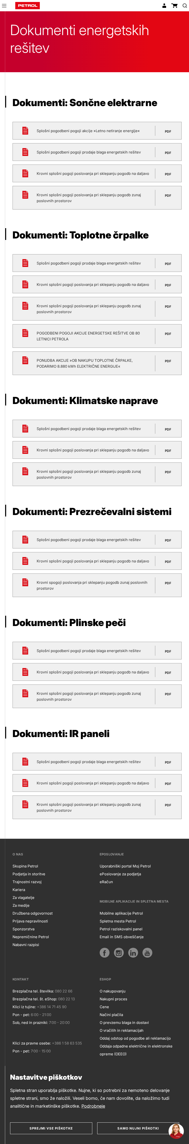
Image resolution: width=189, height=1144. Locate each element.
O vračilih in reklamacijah (121, 1030)
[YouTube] (147, 953)
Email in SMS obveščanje (122, 937)
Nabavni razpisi (26, 944)
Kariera (19, 889)
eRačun (106, 881)
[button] (4, 6)
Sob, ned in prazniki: (30, 1022)
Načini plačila (111, 1014)
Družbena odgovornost (33, 913)
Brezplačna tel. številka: (33, 991)
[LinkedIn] (133, 953)
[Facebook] (105, 953)
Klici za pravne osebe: (32, 1043)
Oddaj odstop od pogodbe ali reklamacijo (135, 1038)
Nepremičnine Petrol (31, 937)
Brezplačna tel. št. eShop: (35, 999)
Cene (104, 1006)
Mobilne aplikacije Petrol (121, 913)
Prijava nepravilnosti (30, 921)
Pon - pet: (21, 1014)
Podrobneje (93, 1106)
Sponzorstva (23, 929)
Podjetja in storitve (29, 874)
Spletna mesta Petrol (118, 921)
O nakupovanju (113, 991)
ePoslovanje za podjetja (120, 874)
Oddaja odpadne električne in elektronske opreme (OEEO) (136, 1050)
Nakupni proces (113, 999)
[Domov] (27, 5)
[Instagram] (119, 953)
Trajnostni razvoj (27, 881)
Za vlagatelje (23, 897)
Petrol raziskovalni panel (121, 929)
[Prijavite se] (164, 5)
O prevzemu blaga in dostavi (124, 1022)
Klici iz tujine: (24, 1006)
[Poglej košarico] (174, 5)
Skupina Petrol (25, 866)
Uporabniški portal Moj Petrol (125, 866)
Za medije (21, 905)
